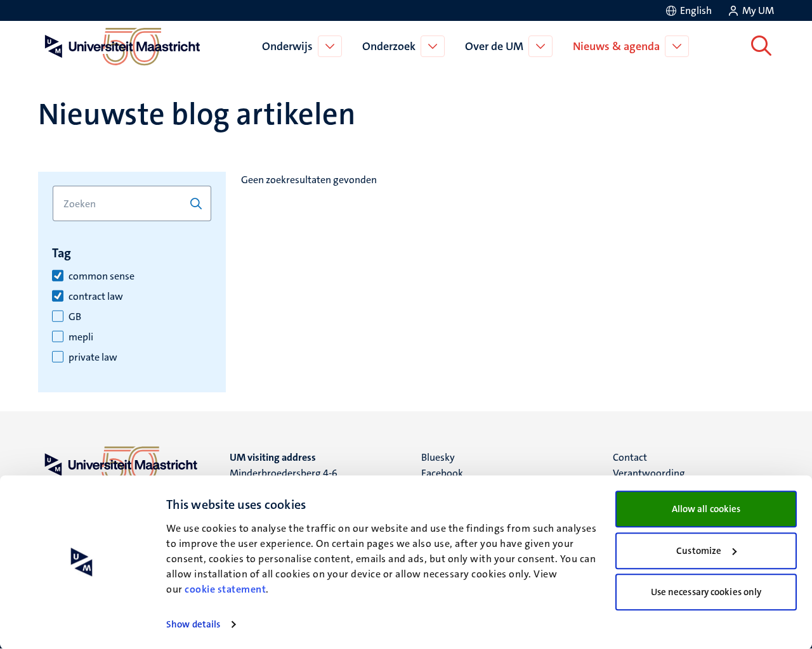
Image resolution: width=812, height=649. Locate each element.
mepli (81, 337)
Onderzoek (389, 46)
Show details (193, 624)
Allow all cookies (706, 509)
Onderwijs (287, 46)
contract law (96, 297)
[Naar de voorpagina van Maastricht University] (120, 46)
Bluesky (438, 457)
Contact (630, 457)
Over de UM (494, 46)
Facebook (442, 473)
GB (75, 317)
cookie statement (225, 589)
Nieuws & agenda (616, 46)
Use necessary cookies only (706, 592)
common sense (101, 276)
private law (93, 357)
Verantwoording (649, 473)
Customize (698, 550)
